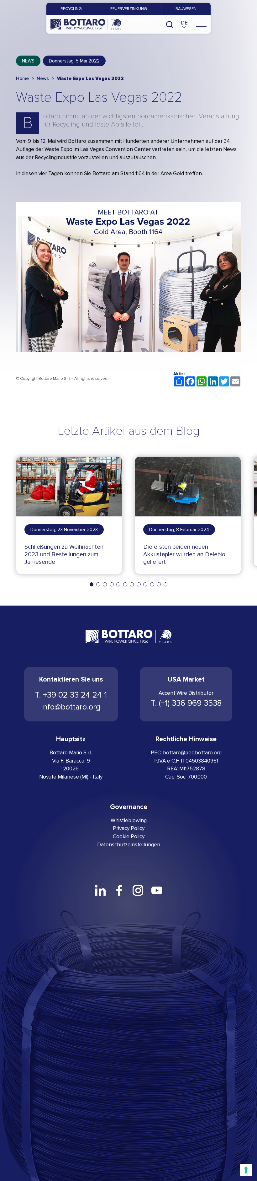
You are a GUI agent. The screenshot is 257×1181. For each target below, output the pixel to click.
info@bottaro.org (71, 707)
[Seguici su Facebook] (119, 890)
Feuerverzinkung (128, 8)
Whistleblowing (129, 820)
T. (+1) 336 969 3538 (186, 703)
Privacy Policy (128, 828)
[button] (184, 24)
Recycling (71, 8)
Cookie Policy (128, 836)
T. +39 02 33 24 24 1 (71, 695)
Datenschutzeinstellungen (128, 844)
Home (22, 78)
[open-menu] (201, 24)
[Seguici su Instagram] (137, 890)
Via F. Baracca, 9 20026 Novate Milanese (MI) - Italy (70, 769)
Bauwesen (186, 8)
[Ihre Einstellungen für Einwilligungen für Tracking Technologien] (246, 1170)
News (28, 61)
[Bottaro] (85, 24)
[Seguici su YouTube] (156, 890)
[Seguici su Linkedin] (100, 890)
